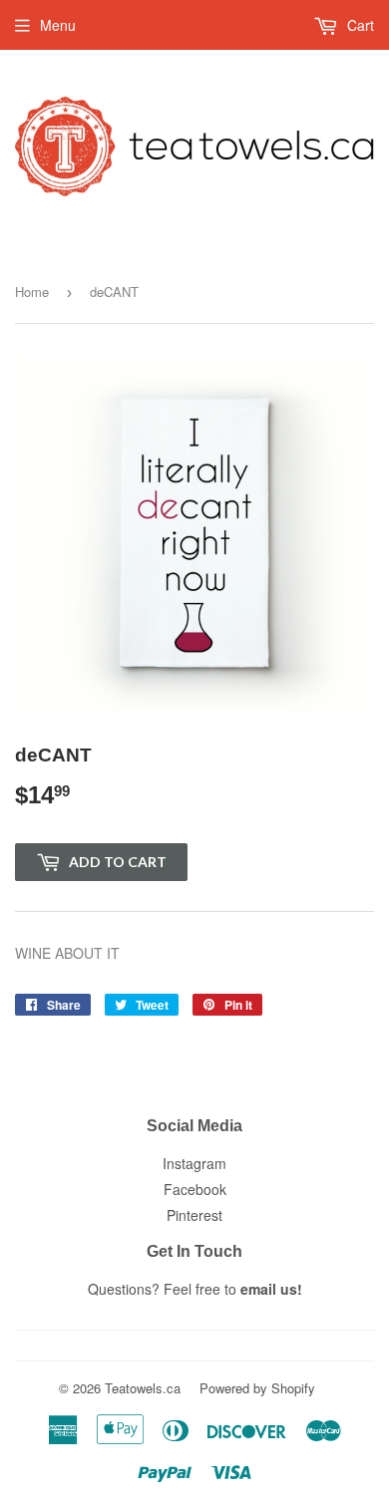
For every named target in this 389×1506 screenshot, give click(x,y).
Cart (358, 25)
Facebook (195, 1189)
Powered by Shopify (257, 1387)
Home (32, 291)
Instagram (194, 1163)
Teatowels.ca (143, 1387)
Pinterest (194, 1215)
